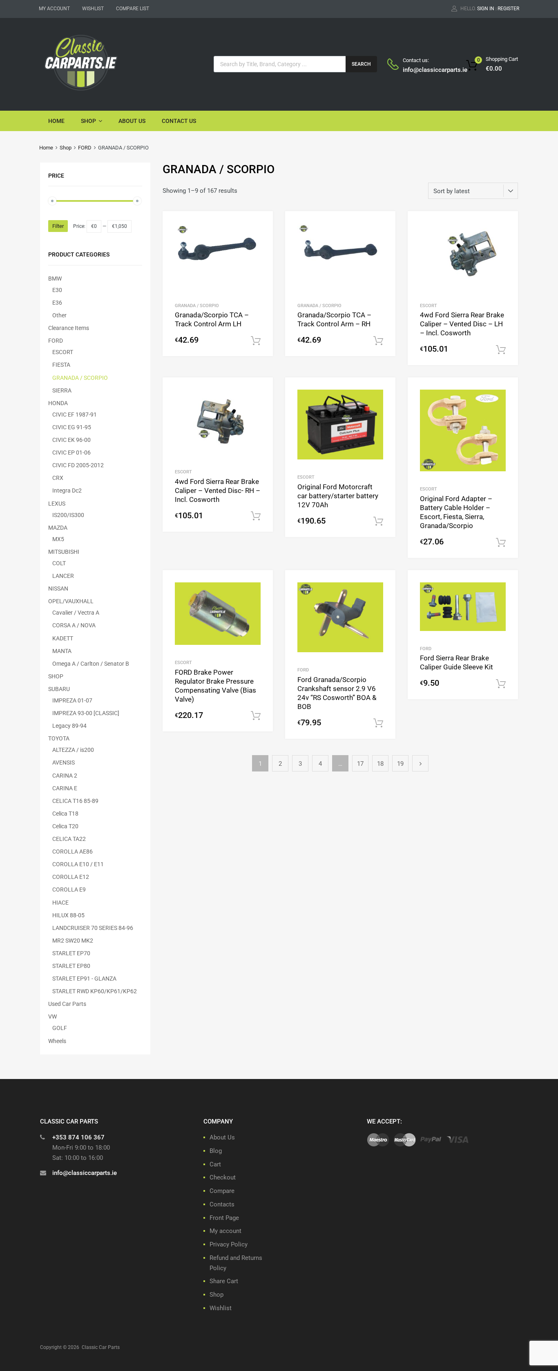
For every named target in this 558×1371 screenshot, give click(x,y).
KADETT (62, 638)
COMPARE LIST (132, 8)
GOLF (59, 1028)
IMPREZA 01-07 (72, 700)
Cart (215, 1164)
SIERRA (61, 390)
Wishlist (221, 1308)
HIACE (60, 902)
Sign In (485, 8)
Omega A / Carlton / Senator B (90, 663)
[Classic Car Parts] (81, 92)
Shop (88, 121)
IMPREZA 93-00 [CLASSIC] (85, 713)
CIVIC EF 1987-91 (74, 414)
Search (361, 64)
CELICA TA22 (69, 839)
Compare (222, 1191)
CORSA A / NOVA (74, 625)
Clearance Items (68, 328)
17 (360, 763)
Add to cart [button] (256, 341)
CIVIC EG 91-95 (71, 427)
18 (380, 763)
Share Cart (224, 1281)
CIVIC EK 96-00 (71, 440)
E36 (57, 302)
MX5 (58, 539)
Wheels (57, 1041)
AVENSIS (63, 762)
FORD (85, 148)
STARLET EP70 (71, 953)
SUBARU (59, 689)
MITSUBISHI (63, 551)
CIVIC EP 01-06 (71, 452)
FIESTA (61, 364)
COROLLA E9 (69, 889)
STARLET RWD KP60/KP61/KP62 (94, 991)
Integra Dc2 (67, 490)
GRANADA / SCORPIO (197, 305)
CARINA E (64, 788)
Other (59, 315)
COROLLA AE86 (72, 851)
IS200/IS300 (68, 515)
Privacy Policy (229, 1244)
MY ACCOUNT (54, 8)
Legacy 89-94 (69, 725)
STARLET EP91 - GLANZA (84, 978)
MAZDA (57, 527)
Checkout (223, 1177)
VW (52, 1016)
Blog (216, 1151)
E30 (57, 290)
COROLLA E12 (70, 877)
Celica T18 (65, 813)
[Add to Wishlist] (260, 226)
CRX (57, 478)
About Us (131, 121)
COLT (59, 563)
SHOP (55, 676)
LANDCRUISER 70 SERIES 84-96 (92, 928)
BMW (55, 278)
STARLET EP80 (71, 966)
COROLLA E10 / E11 (78, 864)
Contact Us (179, 121)
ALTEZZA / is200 (73, 750)
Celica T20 (65, 826)
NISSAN (58, 588)
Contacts (222, 1204)
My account (225, 1231)
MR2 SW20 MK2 (72, 940)
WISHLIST (93, 8)
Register (508, 8)
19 (400, 763)
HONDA (58, 403)
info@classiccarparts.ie (423, 70)
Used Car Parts (67, 1004)
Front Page (224, 1218)
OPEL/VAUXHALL (71, 601)
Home (56, 121)
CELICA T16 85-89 (75, 801)
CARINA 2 (64, 775)
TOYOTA (58, 738)
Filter (58, 226)
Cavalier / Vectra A (75, 612)
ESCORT (428, 305)
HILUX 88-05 (68, 915)
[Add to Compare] (260, 240)
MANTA (61, 651)
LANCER (63, 576)
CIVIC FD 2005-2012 (78, 465)
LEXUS (56, 503)
